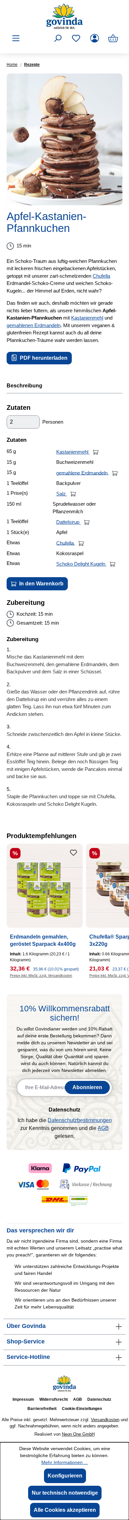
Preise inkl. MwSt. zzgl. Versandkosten (41, 975)
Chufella (101, 276)
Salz (61, 493)
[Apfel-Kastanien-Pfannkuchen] (64, 139)
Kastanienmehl (87, 318)
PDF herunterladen (43, 358)
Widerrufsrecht (53, 1399)
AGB (103, 1128)
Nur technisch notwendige (65, 1493)
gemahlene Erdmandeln (82, 472)
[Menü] (16, 38)
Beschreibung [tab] (24, 385)
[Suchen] (57, 38)
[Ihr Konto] (94, 38)
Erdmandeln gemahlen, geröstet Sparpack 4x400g (43, 940)
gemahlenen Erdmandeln (34, 325)
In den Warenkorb (41, 583)
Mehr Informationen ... (64, 1462)
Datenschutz (99, 1399)
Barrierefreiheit (42, 1408)
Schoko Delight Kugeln (81, 564)
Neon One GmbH (78, 1434)
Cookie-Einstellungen (82, 1408)
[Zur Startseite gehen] (64, 16)
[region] (64, 139)
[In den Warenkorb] (96, 452)
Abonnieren (87, 1087)
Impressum (23, 1399)
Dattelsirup (68, 522)
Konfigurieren (65, 1475)
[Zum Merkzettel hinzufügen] (73, 852)
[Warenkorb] (113, 38)
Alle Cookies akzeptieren (65, 1510)
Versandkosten (105, 1419)
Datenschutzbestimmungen (80, 1120)
